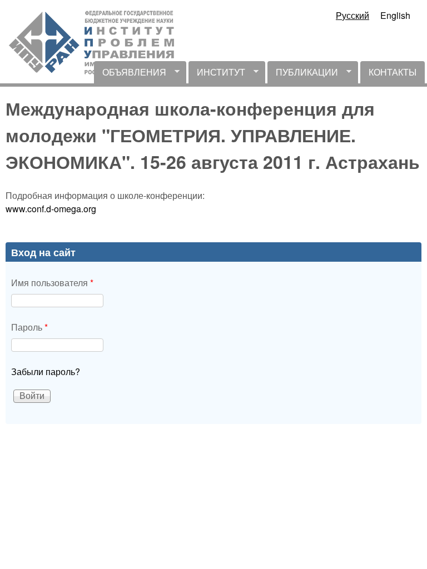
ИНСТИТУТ (216, 74)
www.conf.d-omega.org (51, 208)
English (395, 15)
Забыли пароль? (45, 371)
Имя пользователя (52, 282)
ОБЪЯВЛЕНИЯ (130, 74)
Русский (352, 15)
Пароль (29, 327)
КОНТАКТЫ (392, 72)
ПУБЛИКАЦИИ (302, 74)
